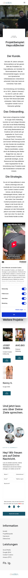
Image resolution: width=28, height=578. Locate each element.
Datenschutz (6, 539)
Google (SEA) (7, 552)
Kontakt (5, 531)
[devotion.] (7, 2)
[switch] (24, 293)
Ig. (9, 563)
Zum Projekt (6, 360)
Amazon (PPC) (7, 557)
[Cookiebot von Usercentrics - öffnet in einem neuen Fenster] (19, 262)
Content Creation (8, 555)
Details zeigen (19, 309)
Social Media (7, 550)
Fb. (5, 563)
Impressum (6, 536)
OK (14, 314)
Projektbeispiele (8, 534)
